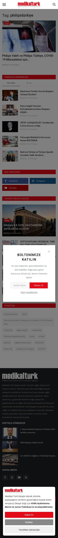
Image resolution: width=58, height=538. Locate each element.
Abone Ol (38, 285)
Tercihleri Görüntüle (29, 529)
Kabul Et (29, 514)
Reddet (29, 522)
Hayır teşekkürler (29, 292)
